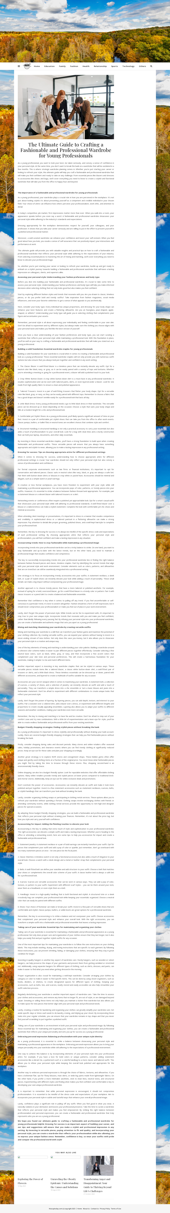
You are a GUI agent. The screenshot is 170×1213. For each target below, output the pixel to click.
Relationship (100, 66)
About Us (86, 1209)
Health (86, 66)
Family (62, 66)
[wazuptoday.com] (85, 31)
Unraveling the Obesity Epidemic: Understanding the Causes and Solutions (65, 1183)
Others (142, 66)
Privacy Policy (105, 1209)
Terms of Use (116, 1209)
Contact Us (95, 1209)
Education (49, 66)
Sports (114, 66)
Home (37, 66)
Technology (128, 66)
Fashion (74, 66)
